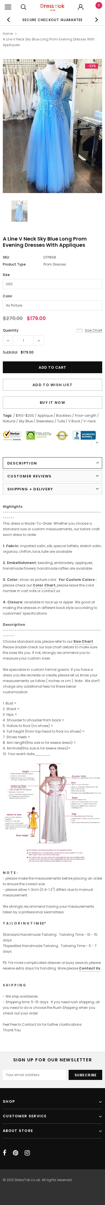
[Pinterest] (15, 1153)
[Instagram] (27, 1153)
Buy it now (52, 402)
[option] (53, 19)
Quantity (10, 330)
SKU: (6, 257)
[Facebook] (4, 1153)
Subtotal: (10, 352)
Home (8, 33)
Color (7, 296)
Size (6, 274)
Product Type (14, 264)
